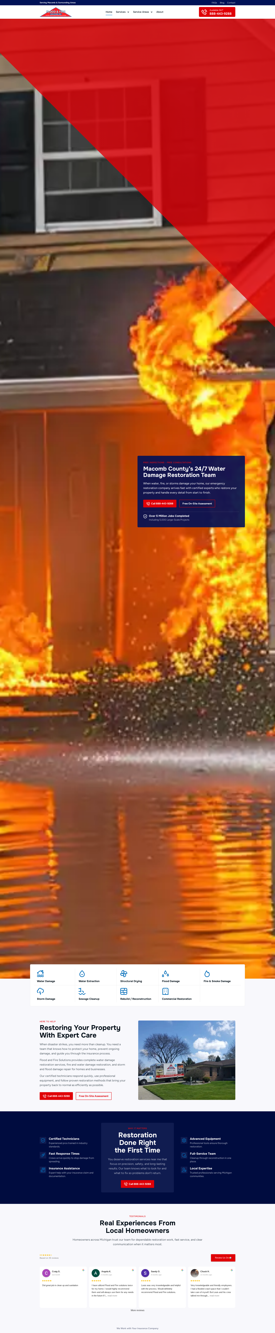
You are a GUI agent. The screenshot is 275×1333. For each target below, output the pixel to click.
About (159, 11)
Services (121, 11)
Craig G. (56, 1271)
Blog (222, 2)
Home (109, 11)
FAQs (214, 2)
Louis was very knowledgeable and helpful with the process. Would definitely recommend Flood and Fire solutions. (160, 1288)
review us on (222, 1257)
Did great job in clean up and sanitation (60, 1285)
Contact (231, 2)
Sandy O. (155, 1271)
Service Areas (141, 11)
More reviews (137, 1310)
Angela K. (106, 1271)
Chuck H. (205, 1271)
